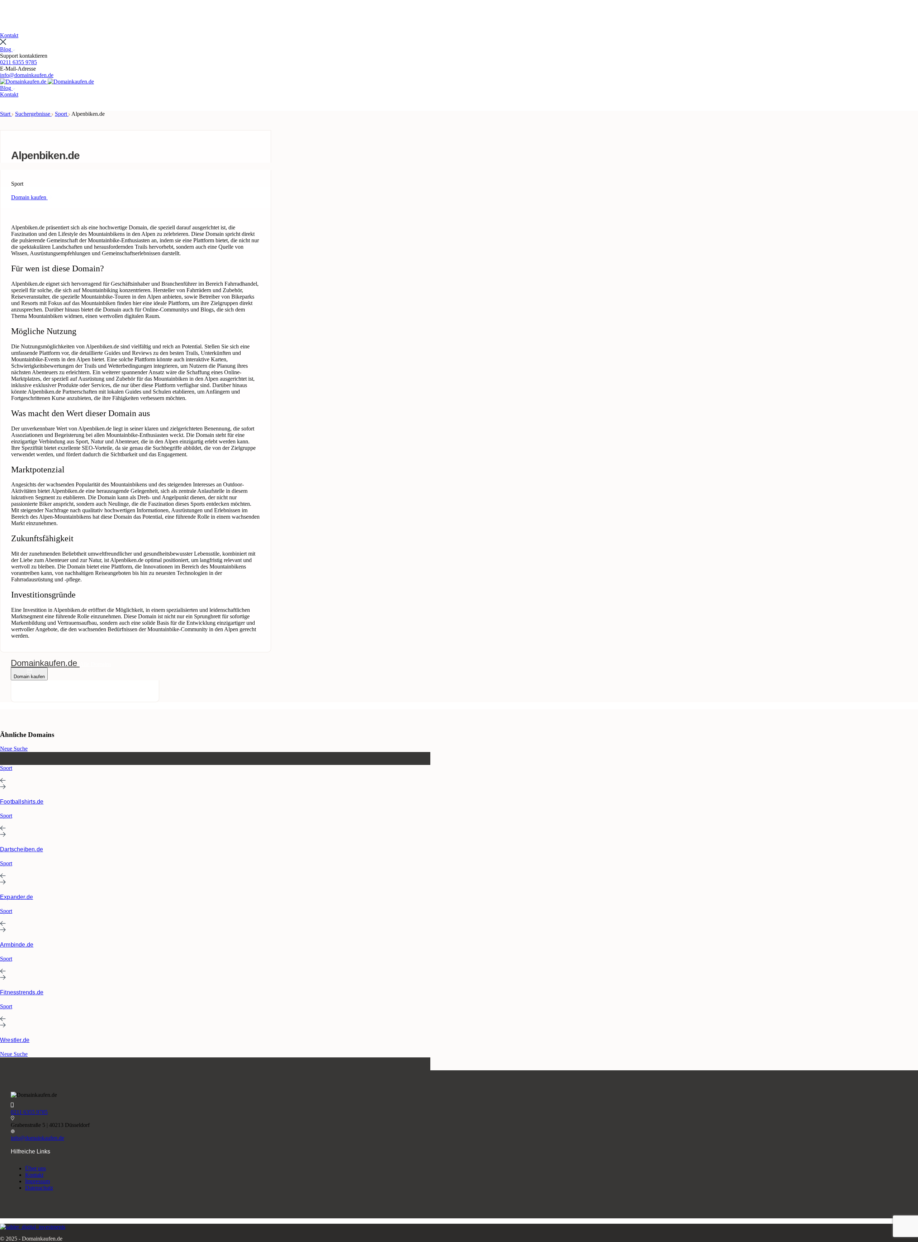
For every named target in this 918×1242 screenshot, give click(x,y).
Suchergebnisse (33, 114)
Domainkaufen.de (45, 663)
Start (6, 114)
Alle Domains (95, 664)
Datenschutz (39, 1188)
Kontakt (34, 1175)
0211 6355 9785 (18, 62)
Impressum (37, 1181)
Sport (61, 114)
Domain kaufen (29, 676)
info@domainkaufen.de (26, 75)
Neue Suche (14, 749)
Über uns (35, 1168)
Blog (6, 49)
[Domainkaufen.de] (24, 81)
